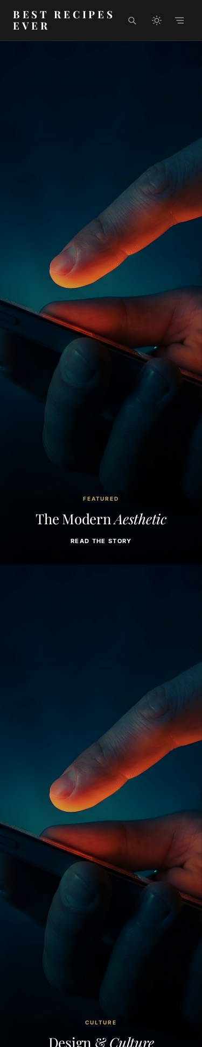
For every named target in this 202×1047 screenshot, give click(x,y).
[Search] (132, 20)
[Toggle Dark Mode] (156, 20)
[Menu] (179, 20)
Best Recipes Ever (64, 20)
